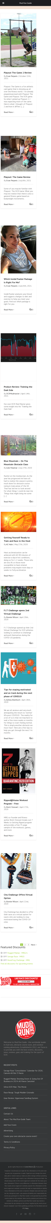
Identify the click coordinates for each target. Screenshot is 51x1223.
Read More (8, 112)
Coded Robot (28, 1167)
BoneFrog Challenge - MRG (18, 960)
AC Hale (9, 544)
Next (33, 944)
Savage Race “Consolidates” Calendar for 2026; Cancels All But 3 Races (23, 1071)
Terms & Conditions (12, 1142)
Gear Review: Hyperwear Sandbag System (21, 1098)
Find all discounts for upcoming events (17, 963)
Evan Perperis (11, 76)
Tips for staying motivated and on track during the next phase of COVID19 (18, 693)
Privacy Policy (9, 1147)
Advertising (8, 1130)
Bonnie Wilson (12, 617)
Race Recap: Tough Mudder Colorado (19, 1092)
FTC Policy (25, 1208)
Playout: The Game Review (17, 177)
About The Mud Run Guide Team (17, 1119)
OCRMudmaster (13, 393)
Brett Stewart (12, 807)
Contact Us (8, 1113)
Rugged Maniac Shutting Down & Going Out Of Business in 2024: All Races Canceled (23, 1079)
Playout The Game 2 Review (18, 72)
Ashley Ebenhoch (13, 700)
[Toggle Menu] (3, 3)
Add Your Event (10, 1125)
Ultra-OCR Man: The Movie (15, 1087)
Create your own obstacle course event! (20, 1136)
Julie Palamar (11, 468)
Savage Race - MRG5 (16, 956)
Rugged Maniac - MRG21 (17, 953)
